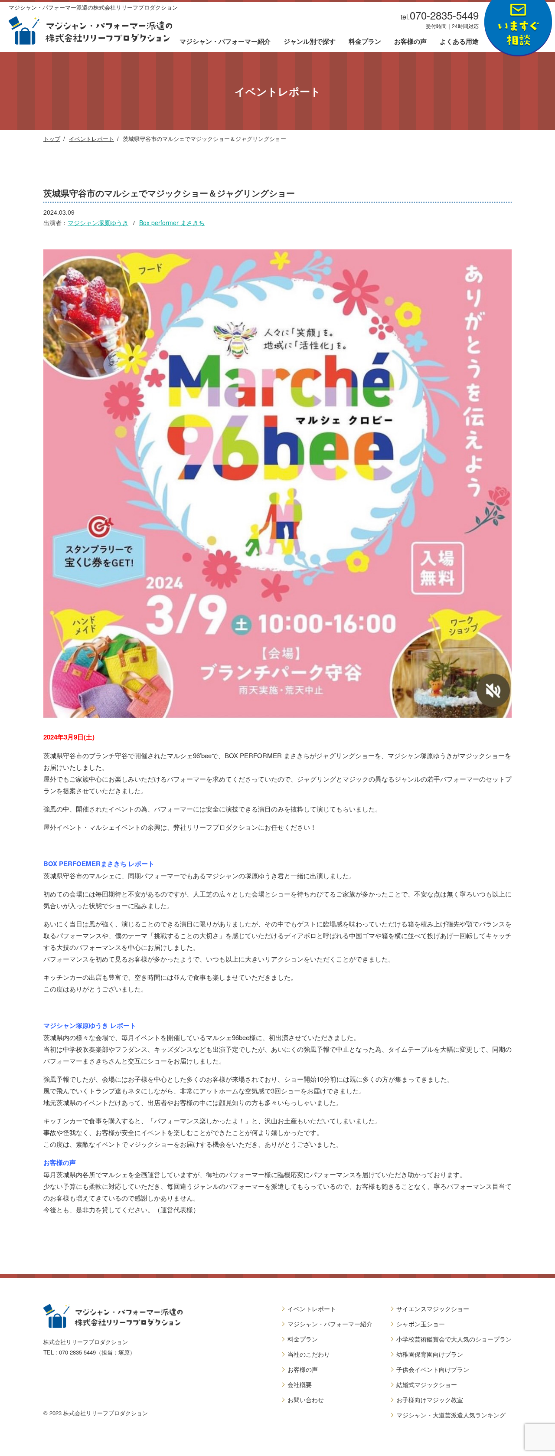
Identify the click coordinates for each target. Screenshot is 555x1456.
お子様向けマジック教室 (429, 1399)
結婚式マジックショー (426, 1384)
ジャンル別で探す (310, 42)
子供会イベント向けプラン (432, 1369)
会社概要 (299, 1384)
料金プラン (365, 42)
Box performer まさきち (172, 222)
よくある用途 (459, 42)
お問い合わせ (305, 1399)
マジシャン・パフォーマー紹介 (225, 42)
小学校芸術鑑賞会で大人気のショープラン (454, 1339)
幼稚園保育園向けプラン (429, 1354)
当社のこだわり (308, 1354)
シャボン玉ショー (420, 1323)
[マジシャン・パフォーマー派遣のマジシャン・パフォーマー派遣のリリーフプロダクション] (91, 30)
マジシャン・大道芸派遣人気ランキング (451, 1414)
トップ (51, 138)
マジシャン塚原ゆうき (98, 222)
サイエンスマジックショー (432, 1308)
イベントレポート (91, 138)
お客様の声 (410, 42)
